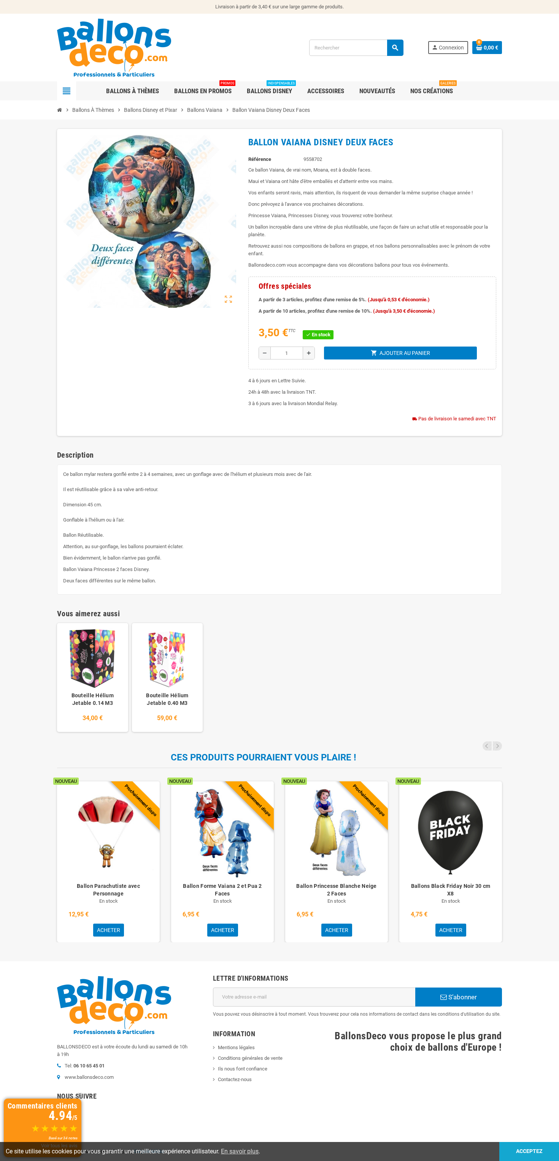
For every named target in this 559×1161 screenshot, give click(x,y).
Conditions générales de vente (250, 1058)
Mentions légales (236, 1047)
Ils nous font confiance (242, 1069)
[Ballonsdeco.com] (114, 47)
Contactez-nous (235, 1079)
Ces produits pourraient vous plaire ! (263, 757)
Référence (259, 159)
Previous (487, 746)
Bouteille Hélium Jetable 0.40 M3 (167, 699)
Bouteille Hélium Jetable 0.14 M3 (92, 699)
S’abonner (462, 997)
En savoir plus (240, 1151)
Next (497, 746)
